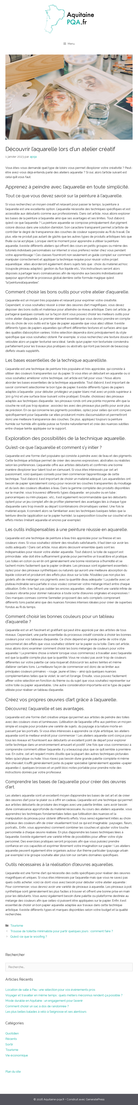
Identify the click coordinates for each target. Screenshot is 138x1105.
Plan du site (13, 1071)
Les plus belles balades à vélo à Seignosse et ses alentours (45, 1011)
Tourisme (16, 925)
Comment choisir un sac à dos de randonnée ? (37, 1006)
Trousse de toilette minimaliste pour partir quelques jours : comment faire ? (61, 931)
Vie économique (16, 1055)
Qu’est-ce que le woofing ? (28, 936)
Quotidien (12, 1033)
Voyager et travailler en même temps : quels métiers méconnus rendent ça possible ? (64, 995)
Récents (11, 1039)
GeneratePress (95, 1099)
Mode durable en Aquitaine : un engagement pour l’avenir (44, 1000)
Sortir (9, 1044)
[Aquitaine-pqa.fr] (69, 19)
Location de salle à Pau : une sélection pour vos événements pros (50, 989)
